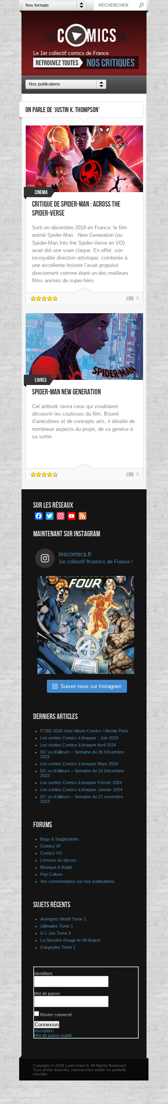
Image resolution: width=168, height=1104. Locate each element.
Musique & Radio (56, 867)
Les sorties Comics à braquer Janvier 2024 (81, 789)
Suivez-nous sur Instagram (91, 686)
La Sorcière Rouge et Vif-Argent (70, 940)
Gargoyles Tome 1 (57, 947)
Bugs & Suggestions (59, 839)
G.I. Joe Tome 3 (55, 933)
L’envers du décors (58, 860)
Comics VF (50, 846)
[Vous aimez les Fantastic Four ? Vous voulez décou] (86, 625)
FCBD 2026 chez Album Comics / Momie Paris (84, 730)
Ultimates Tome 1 (56, 926)
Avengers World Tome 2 (63, 919)
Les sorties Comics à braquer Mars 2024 (79, 763)
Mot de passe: (47, 993)
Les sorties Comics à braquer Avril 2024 (78, 745)
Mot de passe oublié (53, 1035)
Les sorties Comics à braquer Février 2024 (81, 782)
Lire (130, 298)
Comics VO (51, 853)
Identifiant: (43, 973)
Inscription (44, 1030)
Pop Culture (51, 874)
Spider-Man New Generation (66, 392)
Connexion (47, 1025)
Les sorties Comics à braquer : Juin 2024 (79, 737)
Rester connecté (56, 1014)
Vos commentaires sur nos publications (77, 881)
